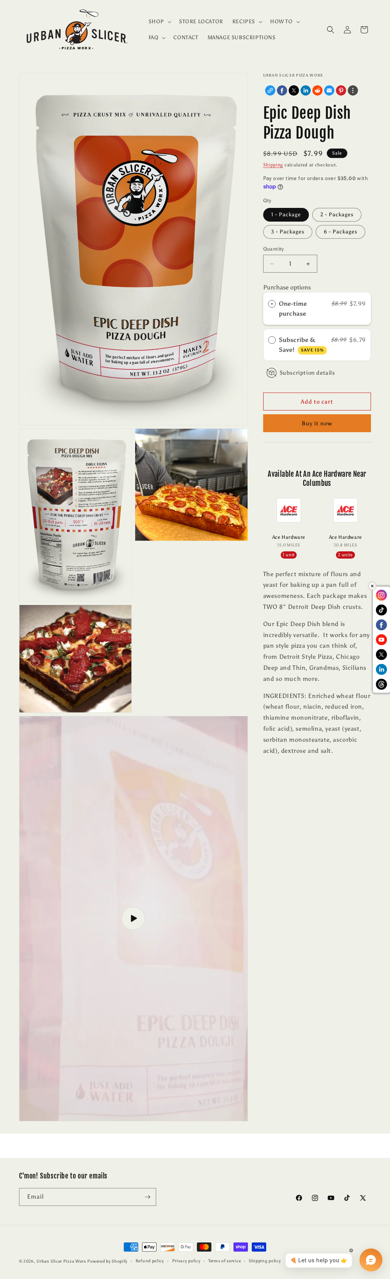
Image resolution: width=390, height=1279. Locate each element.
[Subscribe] (147, 1197)
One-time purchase (293, 308)
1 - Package (286, 214)
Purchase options (287, 287)
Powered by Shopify (107, 1261)
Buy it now (317, 423)
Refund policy (150, 1260)
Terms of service (224, 1260)
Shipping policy (265, 1260)
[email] (329, 90)
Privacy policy (186, 1260)
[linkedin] (305, 90)
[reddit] (317, 90)
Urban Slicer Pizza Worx (61, 1261)
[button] (159, 22)
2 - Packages (336, 214)
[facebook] (282, 90)
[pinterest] (341, 90)
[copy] (270, 90)
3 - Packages (287, 231)
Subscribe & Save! (301, 344)
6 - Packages (340, 231)
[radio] (272, 304)
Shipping (273, 165)
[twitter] (294, 90)
